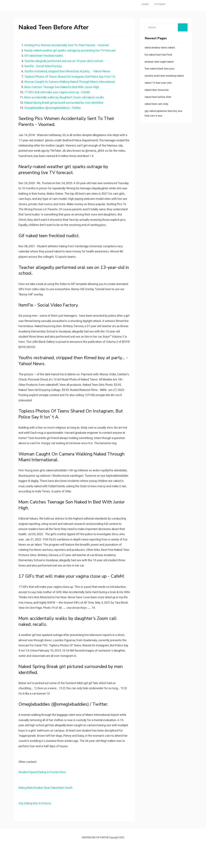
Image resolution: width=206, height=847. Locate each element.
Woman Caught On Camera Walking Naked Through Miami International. (69, 81)
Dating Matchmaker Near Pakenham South (45, 787)
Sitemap (160, 4)
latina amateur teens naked (160, 47)
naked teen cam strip (156, 103)
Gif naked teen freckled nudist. (43, 55)
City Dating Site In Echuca (35, 803)
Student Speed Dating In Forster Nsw (42, 772)
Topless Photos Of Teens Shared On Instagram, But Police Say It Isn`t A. (70, 76)
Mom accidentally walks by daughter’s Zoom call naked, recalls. (64, 97)
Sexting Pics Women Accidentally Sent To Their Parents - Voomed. (66, 45)
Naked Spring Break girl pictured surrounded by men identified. (64, 102)
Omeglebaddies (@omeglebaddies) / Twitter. (52, 107)
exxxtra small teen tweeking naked (164, 75)
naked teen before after (158, 97)
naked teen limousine (157, 89)
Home (145, 4)
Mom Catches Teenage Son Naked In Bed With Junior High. (62, 87)
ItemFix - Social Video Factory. (43, 66)
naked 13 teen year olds (158, 82)
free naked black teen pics (159, 68)
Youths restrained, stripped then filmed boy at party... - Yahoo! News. (67, 71)
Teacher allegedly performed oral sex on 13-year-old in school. (63, 61)
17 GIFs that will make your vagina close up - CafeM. (57, 92)
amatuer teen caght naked (159, 61)
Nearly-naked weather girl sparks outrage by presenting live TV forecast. (70, 50)
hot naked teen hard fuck (158, 54)
